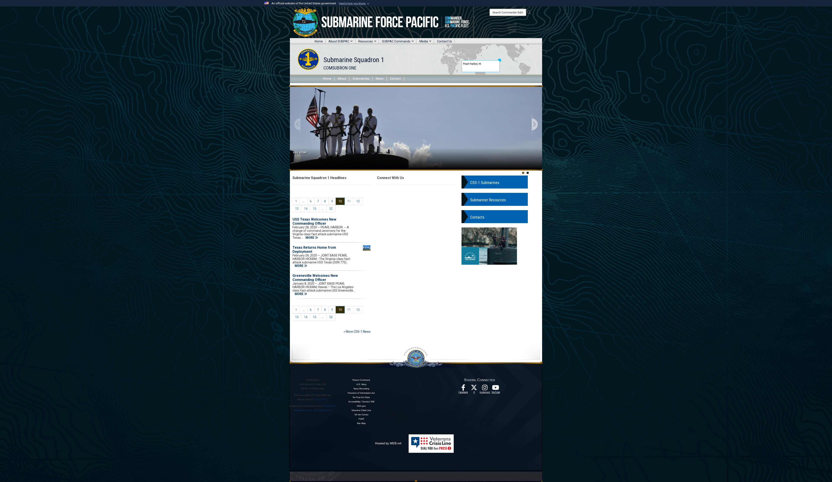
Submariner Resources (488, 200)
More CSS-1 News (358, 331)
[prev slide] (297, 124)
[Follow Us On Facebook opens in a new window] (463, 388)
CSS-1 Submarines (484, 182)
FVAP (361, 419)
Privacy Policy (320, 399)
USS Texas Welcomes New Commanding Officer (314, 221)
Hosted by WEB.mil (388, 443)
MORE (310, 237)
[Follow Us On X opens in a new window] (474, 388)
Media (423, 41)
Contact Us (444, 41)
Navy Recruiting (361, 388)
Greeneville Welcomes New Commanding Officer (315, 278)
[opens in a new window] (484, 388)
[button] (354, 3)
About (342, 78)
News (380, 78)
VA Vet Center (361, 414)
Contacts (477, 217)
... (303, 201)
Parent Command (361, 380)
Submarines (361, 78)
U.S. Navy (361, 384)
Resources (365, 41)
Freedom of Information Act (361, 393)
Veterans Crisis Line (361, 410)
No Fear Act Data (361, 397)
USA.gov (361, 406)
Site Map (361, 423)
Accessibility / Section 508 (361, 401)
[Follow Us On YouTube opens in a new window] (495, 388)
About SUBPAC (338, 41)
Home (319, 41)
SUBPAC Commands (396, 41)
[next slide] (534, 124)
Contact (395, 78)
